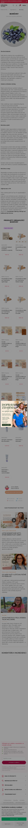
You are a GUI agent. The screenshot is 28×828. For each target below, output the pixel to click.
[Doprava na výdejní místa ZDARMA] (14, 414)
